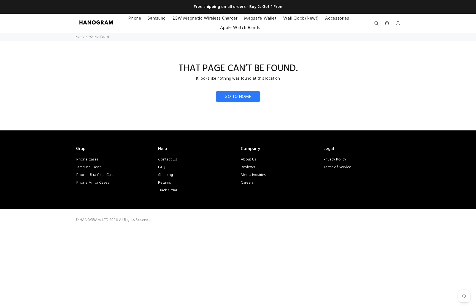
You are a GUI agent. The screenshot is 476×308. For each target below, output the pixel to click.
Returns (164, 183)
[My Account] (397, 23)
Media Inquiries (253, 175)
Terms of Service (337, 167)
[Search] (377, 23)
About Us (248, 159)
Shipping (165, 175)
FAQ (161, 167)
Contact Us (167, 159)
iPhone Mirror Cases (92, 183)
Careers (247, 183)
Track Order (167, 190)
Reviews (248, 167)
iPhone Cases (86, 159)
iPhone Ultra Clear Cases (95, 175)
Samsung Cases (88, 167)
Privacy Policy (334, 159)
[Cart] (387, 23)
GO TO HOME (238, 96)
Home (79, 37)
